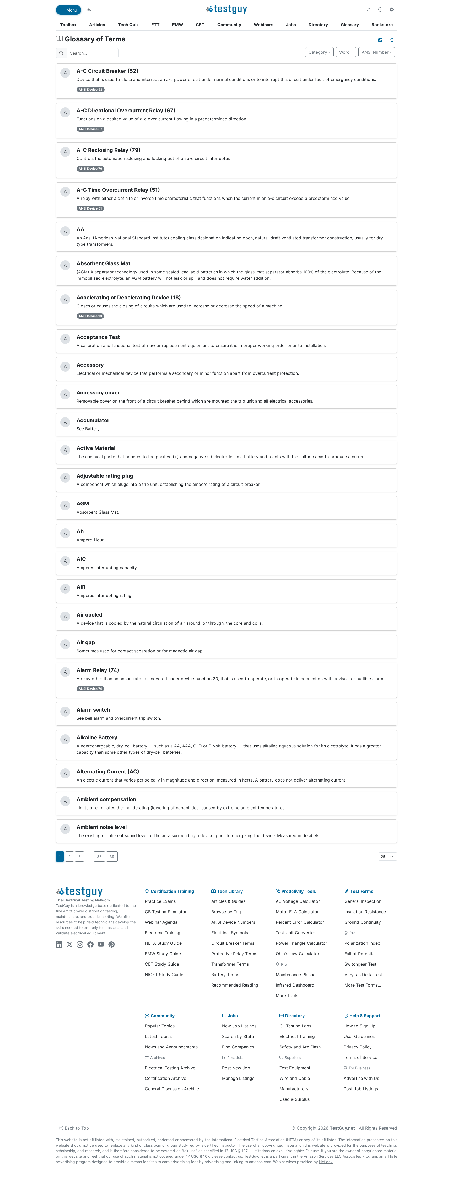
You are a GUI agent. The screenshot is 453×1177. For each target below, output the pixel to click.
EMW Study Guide (163, 953)
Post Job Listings (361, 1088)
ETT (155, 24)
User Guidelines (359, 1036)
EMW (177, 24)
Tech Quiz (128, 24)
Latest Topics (158, 1036)
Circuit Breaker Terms (232, 943)
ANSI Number (375, 52)
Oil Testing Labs (295, 1025)
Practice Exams (160, 901)
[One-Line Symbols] (380, 40)
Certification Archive (165, 1078)
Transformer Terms (230, 964)
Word (344, 52)
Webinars (263, 24)
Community (229, 24)
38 (99, 856)
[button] (369, 9)
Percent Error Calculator (300, 922)
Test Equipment (294, 1067)
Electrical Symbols (229, 932)
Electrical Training (162, 932)
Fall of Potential (360, 953)
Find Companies (238, 1046)
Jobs (291, 24)
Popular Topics (160, 1025)
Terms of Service (360, 1057)
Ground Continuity (362, 922)
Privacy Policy (358, 1046)
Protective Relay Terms (234, 953)
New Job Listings (239, 1025)
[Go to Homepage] (227, 9)
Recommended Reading (234, 985)
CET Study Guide (162, 964)
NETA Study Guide (163, 943)
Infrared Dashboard (295, 985)
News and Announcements (171, 1046)
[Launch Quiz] (392, 40)
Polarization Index (362, 943)
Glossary (350, 24)
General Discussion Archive (172, 1088)
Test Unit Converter (295, 932)
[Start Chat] (88, 10)
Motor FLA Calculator (297, 911)
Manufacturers (293, 1088)
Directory (318, 24)
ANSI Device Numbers (233, 922)
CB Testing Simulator (166, 911)
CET (200, 24)
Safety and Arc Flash (300, 1046)
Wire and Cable (294, 1078)
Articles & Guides (228, 901)
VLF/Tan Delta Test (363, 974)
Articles (97, 24)
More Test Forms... (362, 985)
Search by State (238, 1036)
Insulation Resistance (365, 911)
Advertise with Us (361, 1078)
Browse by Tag (226, 911)
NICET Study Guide (164, 974)
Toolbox (68, 24)
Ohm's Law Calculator (297, 953)
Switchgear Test (360, 964)
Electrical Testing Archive (170, 1067)
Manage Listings (238, 1078)
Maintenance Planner (296, 974)
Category (318, 52)
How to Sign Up (359, 1025)
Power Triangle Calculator (301, 943)
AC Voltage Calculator (298, 901)
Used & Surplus (294, 1099)
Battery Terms (225, 974)
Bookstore (382, 24)
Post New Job (236, 1067)
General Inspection (362, 901)
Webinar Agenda (161, 922)
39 (112, 856)
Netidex (326, 1161)
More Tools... (288, 995)
